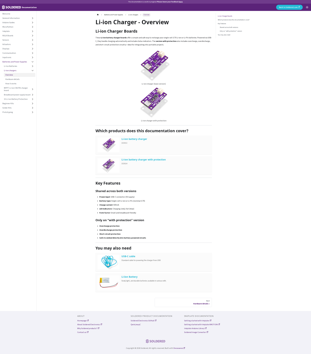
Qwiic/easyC (136, 324)
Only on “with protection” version (231, 31)
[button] (18, 18)
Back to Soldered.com (288, 7)
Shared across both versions (229, 27)
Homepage (81, 320)
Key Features (222, 24)
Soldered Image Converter (195, 332)
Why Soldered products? (87, 328)
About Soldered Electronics (88, 324)
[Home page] (97, 15)
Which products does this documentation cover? (234, 20)
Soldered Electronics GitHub (142, 320)
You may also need (224, 35)
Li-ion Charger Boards (225, 16)
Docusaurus (178, 348)
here (181, 2)
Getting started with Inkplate (196, 320)
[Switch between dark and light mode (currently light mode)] (307, 7)
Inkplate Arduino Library (194, 328)
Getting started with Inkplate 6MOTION (201, 324)
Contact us (81, 332)
